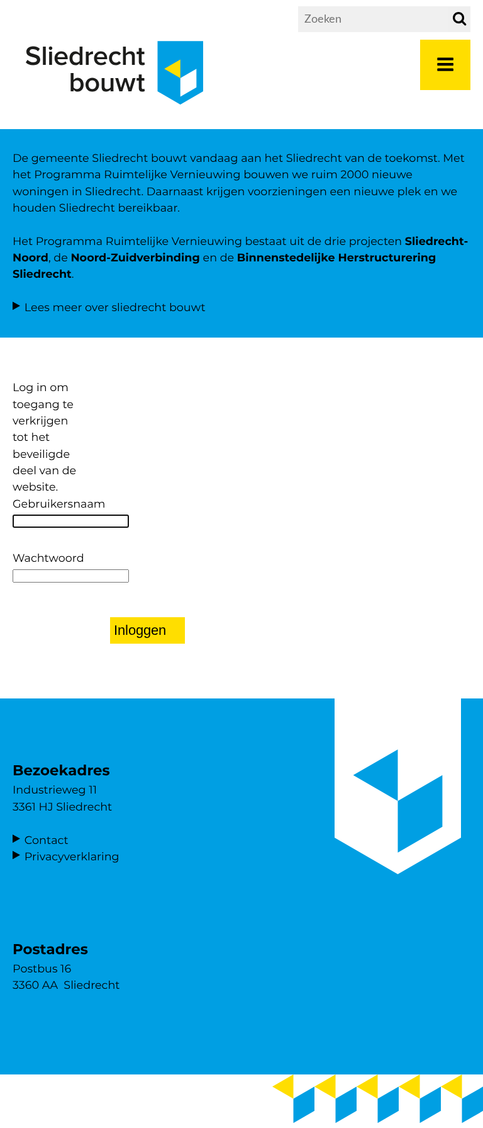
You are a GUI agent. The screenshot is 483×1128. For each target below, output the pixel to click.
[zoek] (459, 19)
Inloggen (140, 630)
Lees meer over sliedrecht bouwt (115, 307)
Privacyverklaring (72, 856)
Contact (47, 840)
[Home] (114, 114)
